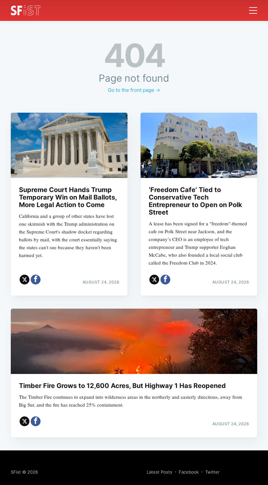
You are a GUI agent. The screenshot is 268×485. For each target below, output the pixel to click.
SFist (16, 472)
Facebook (189, 472)
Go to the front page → (134, 90)
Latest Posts (159, 472)
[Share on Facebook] (35, 279)
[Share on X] (24, 279)
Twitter (212, 472)
